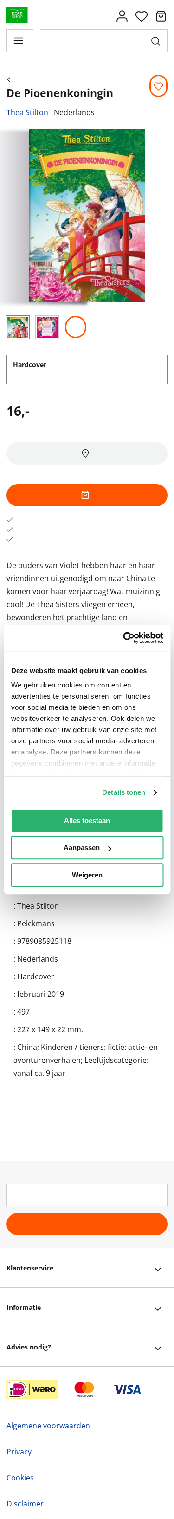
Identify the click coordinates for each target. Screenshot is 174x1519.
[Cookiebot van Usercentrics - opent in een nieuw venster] (123, 638)
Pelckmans (36, 923)
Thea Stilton (27, 112)
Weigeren (87, 875)
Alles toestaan (87, 821)
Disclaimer (25, 1504)
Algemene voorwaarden (48, 1426)
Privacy (19, 1452)
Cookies (20, 1478)
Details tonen (123, 792)
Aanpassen (82, 847)
